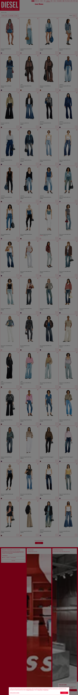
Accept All (64, 692)
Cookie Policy (46, 689)
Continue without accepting (14, 692)
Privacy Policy (40, 689)
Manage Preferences (30, 689)
